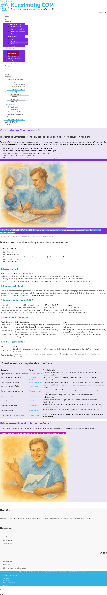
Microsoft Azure (36, 382)
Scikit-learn (34, 386)
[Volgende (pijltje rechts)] (2, 594)
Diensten (8, 22)
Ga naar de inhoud (6, 1)
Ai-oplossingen (12, 36)
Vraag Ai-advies (16, 27)
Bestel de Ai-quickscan (18, 31)
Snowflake (34, 411)
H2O (32, 401)
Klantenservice (10, 63)
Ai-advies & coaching (14, 24)
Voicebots (14, 44)
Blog (6, 19)
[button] (53, 12)
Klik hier (71, 518)
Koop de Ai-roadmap (18, 29)
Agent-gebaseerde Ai (14, 61)
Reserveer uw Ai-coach (18, 34)
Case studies (9, 49)
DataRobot (35, 416)
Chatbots (14, 41)
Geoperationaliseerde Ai (15, 58)
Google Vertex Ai (36, 374)
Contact (7, 66)
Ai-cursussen (11, 46)
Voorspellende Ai (13, 53)
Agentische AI (15, 39)
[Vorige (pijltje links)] (0, 594)
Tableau (33, 396)
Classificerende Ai (13, 56)
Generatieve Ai (12, 51)
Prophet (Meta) (35, 391)
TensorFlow (34, 406)
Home (7, 17)
